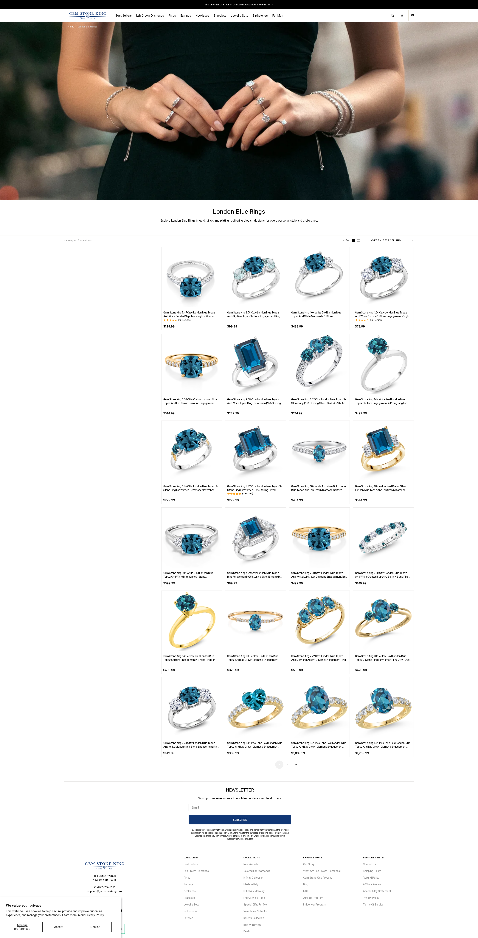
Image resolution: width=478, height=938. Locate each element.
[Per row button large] (353, 240)
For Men (277, 15)
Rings (172, 15)
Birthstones (260, 15)
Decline (95, 927)
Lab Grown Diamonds (150, 15)
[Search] (392, 15)
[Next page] (296, 764)
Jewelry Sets (239, 15)
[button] (402, 15)
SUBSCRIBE (240, 819)
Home (71, 26)
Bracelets (220, 15)
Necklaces (202, 15)
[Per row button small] (359, 240)
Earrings (185, 15)
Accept (58, 927)
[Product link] (192, 277)
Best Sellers (123, 15)
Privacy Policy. (94, 915)
